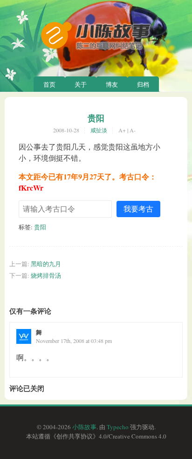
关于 (81, 84)
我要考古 (138, 208)
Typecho (118, 427)
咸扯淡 (98, 130)
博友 (112, 84)
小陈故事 (84, 427)
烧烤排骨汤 (46, 275)
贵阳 (96, 118)
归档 (143, 84)
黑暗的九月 (46, 264)
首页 (49, 84)
